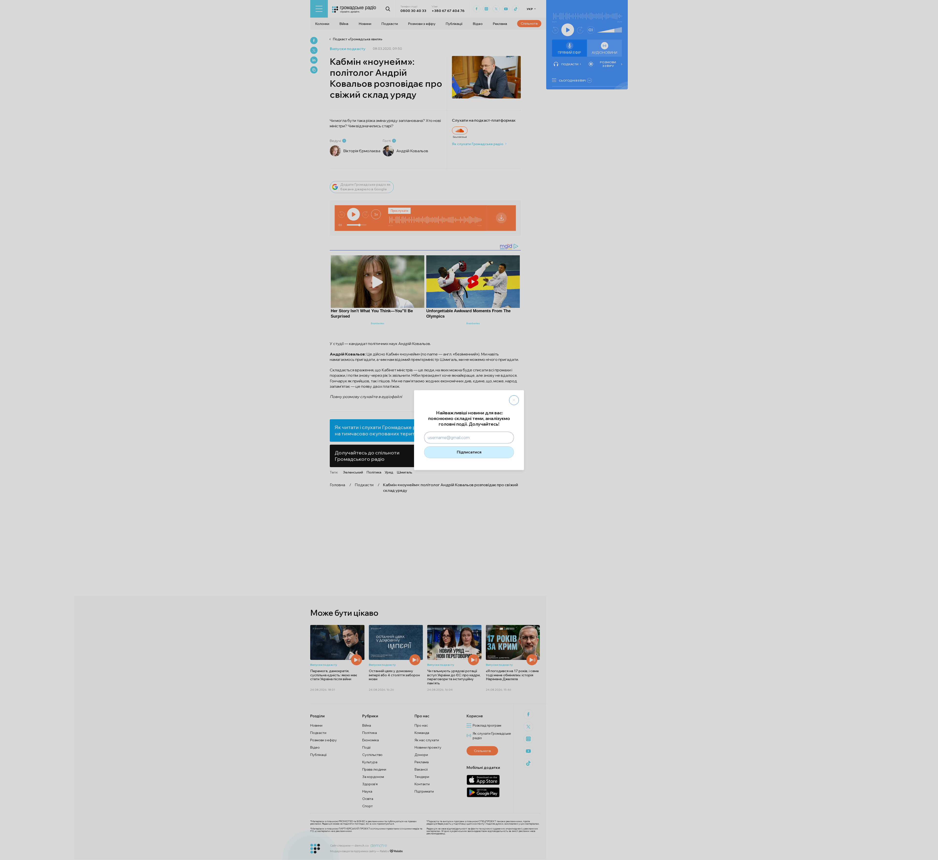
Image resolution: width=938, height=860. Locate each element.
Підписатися (469, 452)
